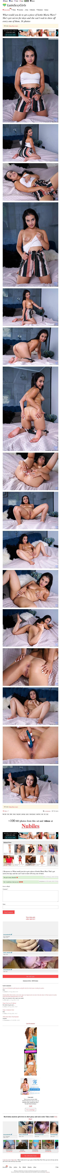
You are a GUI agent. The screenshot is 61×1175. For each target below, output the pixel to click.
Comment (5, 889)
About (46, 10)
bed (8, 814)
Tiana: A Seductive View (8, 1010)
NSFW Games (35, 980)
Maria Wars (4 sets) (13, 26)
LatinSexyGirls (16, 5)
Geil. (4, 1011)
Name (4, 904)
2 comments (47, 811)
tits (44, 814)
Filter (14, 10)
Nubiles (30, 826)
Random (40, 10)
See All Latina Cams (31, 1156)
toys (47, 814)
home (14, 814)
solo (42, 814)
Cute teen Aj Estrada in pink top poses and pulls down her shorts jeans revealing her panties (23, 988)
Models (33, 10)
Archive (21, 10)
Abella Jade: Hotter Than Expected (10, 1016)
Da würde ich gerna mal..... (9, 1005)
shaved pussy (32, 814)
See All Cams (30, 976)
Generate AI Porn (27, 980)
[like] (3, 811)
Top (27, 10)
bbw (5, 814)
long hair (19, 814)
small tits (38, 814)
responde (5, 1018)
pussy (27, 814)
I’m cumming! (30, 1110)
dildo (11, 814)
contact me (48, 1172)
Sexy (4, 990)
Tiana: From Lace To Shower (9, 1003)
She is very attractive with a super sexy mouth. (13, 998)
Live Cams (7, 10)
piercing (23, 814)
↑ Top (57, 1167)
